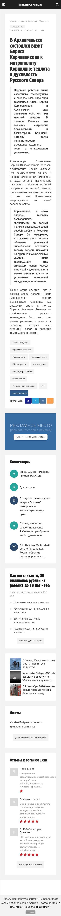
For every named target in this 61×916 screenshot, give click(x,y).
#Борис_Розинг (20, 364)
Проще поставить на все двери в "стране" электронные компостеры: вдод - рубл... (35, 506)
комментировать (20, 393)
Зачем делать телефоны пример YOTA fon (35, 473)
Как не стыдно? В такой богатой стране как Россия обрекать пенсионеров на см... (35, 550)
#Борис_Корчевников (22, 371)
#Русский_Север (39, 357)
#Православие (19, 357)
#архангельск (19, 378)
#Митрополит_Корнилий (23, 386)
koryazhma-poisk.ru (30, 4)
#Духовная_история (22, 349)
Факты (15, 713)
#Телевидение (39, 364)
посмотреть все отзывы (30, 864)
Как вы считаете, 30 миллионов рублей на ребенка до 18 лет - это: (30, 580)
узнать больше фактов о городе (30, 737)
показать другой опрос (30, 640)
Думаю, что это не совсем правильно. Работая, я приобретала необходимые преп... (34, 529)
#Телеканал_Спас (20, 342)
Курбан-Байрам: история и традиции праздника (26, 724)
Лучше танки (27, 487)
